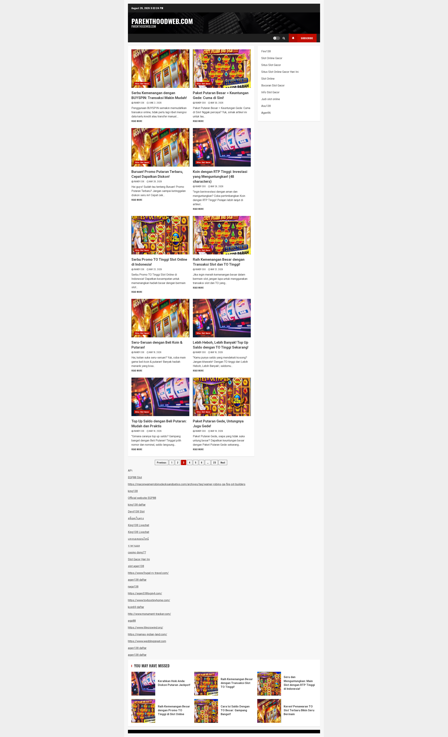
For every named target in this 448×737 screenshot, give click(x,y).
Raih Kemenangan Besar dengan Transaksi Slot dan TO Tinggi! (222, 235)
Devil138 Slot (136, 511)
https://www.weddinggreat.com (147, 641)
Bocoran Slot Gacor (273, 85)
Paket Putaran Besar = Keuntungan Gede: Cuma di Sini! (222, 68)
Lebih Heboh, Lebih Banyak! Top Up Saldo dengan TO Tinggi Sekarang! (222, 318)
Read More (136, 121)
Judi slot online (270, 99)
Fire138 (266, 51)
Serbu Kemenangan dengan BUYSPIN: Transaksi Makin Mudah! (160, 68)
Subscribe (307, 38)
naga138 (133, 586)
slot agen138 (136, 566)
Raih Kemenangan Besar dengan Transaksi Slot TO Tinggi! (206, 684)
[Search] (284, 38)
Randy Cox (139, 102)
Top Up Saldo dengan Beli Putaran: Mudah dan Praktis (160, 397)
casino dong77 (137, 552)
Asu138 (266, 106)
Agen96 (266, 112)
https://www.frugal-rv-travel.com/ (148, 573)
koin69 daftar (136, 607)
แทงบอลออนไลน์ (138, 539)
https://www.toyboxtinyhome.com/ (149, 600)
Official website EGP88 (142, 498)
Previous (161, 462)
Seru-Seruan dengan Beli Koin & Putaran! (160, 318)
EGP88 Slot (135, 477)
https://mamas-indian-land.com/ (147, 634)
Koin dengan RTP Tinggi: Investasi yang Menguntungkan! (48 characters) (222, 147)
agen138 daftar (137, 579)
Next (222, 462)
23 (214, 462)
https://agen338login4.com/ (145, 593)
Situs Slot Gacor (142, 83)
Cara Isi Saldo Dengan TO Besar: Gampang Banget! (206, 711)
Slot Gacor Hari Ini (139, 559)
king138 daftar (137, 504)
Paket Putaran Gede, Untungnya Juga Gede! (222, 397)
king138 (133, 491)
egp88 (132, 620)
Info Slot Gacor (270, 92)
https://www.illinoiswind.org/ (145, 627)
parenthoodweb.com (162, 21)
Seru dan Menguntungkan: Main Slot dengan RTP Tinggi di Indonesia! (269, 684)
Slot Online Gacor (271, 58)
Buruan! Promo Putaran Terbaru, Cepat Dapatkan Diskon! (160, 147)
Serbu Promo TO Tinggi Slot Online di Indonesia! (160, 235)
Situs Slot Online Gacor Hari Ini (280, 71)
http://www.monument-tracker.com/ (149, 614)
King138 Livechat (138, 525)
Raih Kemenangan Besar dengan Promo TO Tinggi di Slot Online (143, 711)
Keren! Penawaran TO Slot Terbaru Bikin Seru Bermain (269, 711)
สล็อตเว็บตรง (136, 518)
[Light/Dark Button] (276, 38)
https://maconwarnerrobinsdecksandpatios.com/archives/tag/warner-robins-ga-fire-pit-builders (186, 484)
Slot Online (268, 78)
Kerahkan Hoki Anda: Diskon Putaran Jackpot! (143, 684)
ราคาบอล (134, 545)
